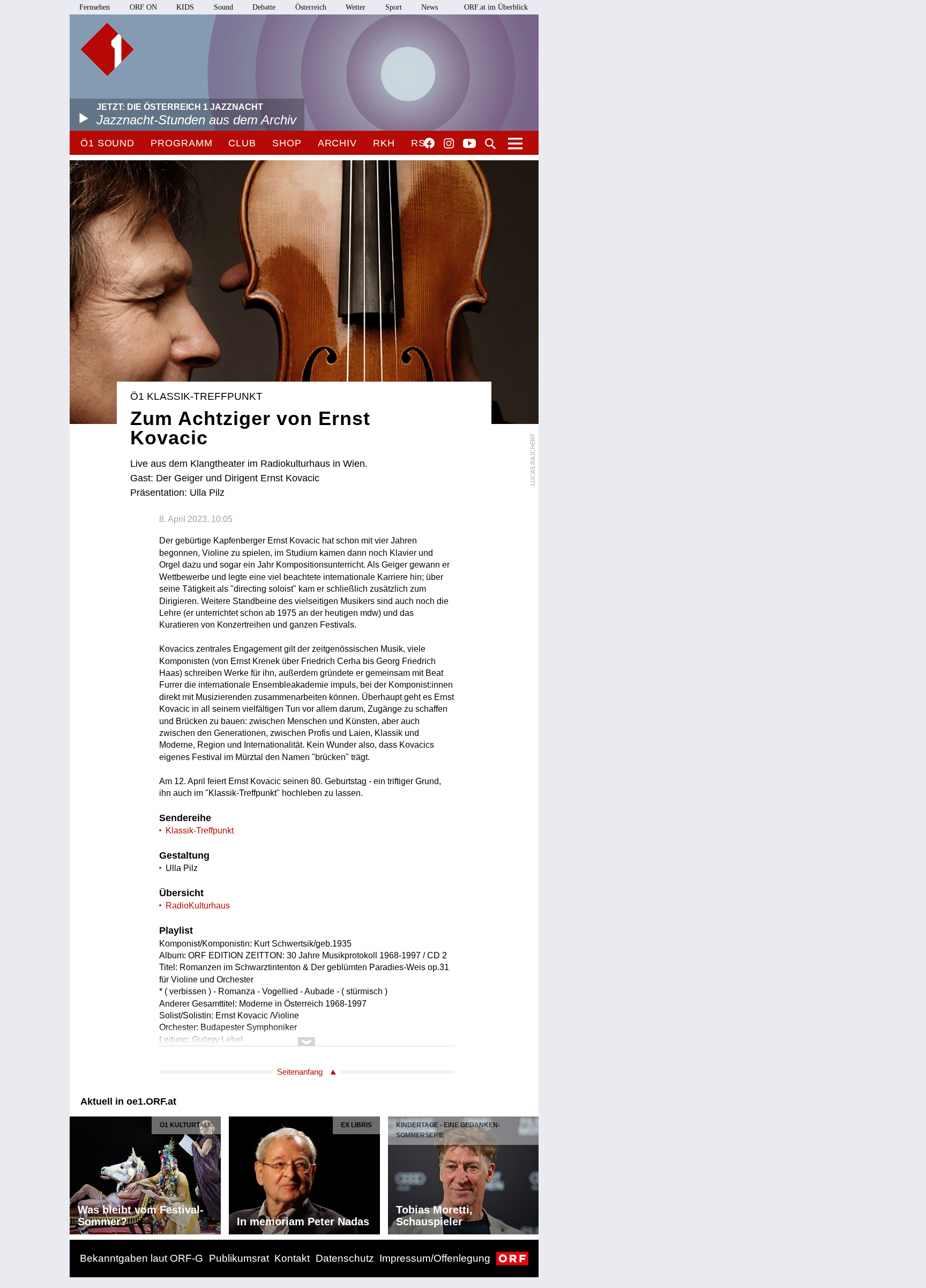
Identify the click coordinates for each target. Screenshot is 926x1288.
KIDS (185, 7)
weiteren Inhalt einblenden (306, 1036)
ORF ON (143, 7)
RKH (384, 143)
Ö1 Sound (107, 143)
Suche (490, 143)
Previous (78, 1172)
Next (530, 1172)
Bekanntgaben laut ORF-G (141, 1258)
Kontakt (292, 1258)
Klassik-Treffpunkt (200, 830)
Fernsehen (94, 7)
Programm (181, 143)
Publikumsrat (239, 1258)
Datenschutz (345, 1258)
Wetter (355, 7)
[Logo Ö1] (107, 49)
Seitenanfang (300, 1071)
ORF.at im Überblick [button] (496, 7)
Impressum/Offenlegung (434, 1258)
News (429, 7)
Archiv (337, 143)
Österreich (310, 7)
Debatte (263, 7)
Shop (287, 143)
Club (242, 143)
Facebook (429, 143)
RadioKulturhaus (198, 905)
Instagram (449, 143)
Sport (393, 7)
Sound (223, 7)
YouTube (469, 144)
